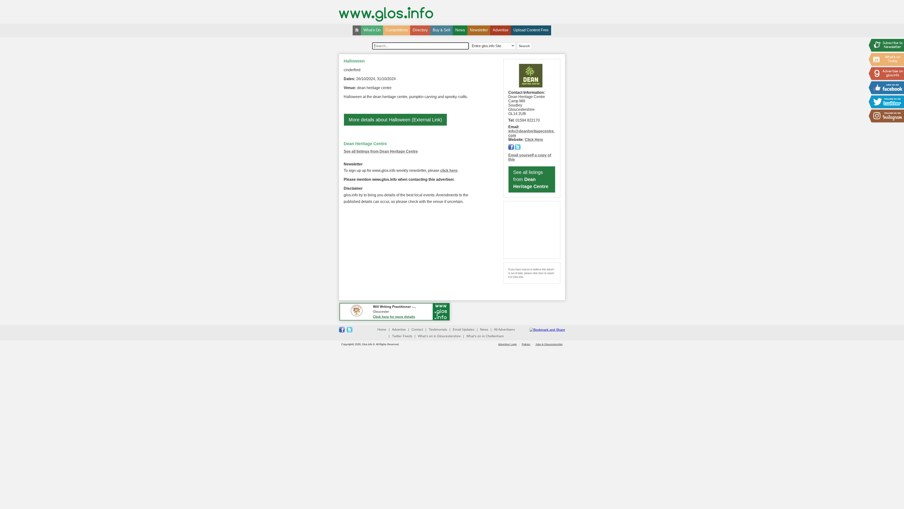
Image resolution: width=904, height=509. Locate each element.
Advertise (500, 30)
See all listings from (530, 179)
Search (524, 46)
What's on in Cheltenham (485, 336)
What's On (372, 30)
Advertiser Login (507, 344)
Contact (417, 329)
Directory (420, 30)
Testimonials (438, 329)
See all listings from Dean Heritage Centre (381, 151)
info (511, 131)
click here (448, 170)
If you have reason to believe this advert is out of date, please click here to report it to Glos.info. (531, 273)
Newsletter (479, 30)
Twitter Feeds (402, 336)
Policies (526, 344)
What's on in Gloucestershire (439, 336)
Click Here (534, 140)
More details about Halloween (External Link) (395, 119)
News (460, 30)
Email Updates (463, 329)
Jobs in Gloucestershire (549, 344)
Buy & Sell (441, 30)
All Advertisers (504, 329)
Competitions (397, 30)
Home (381, 329)
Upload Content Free (531, 30)
